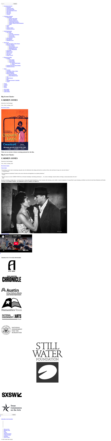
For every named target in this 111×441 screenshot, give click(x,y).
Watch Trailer (4, 167)
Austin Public (9, 17)
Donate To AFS (9, 55)
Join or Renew (12, 46)
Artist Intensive (9, 38)
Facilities (8, 58)
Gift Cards (8, 11)
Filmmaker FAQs (9, 40)
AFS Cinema (11, 59)
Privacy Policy (7, 437)
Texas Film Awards (10, 9)
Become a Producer (13, 19)
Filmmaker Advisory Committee (12, 80)
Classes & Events (9, 8)
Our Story (8, 69)
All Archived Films (5, 233)
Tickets (5, 83)
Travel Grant (11, 35)
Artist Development (8, 31)
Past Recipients (12, 36)
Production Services (10, 28)
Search (5, 85)
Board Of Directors (10, 73)
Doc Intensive (9, 39)
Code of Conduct (7, 434)
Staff (7, 76)
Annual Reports (9, 78)
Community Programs (8, 16)
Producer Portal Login (13, 20)
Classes (7, 25)
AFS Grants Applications (14, 34)
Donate (5, 87)
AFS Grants (8, 32)
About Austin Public (13, 18)
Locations (6, 436)
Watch (10, 24)
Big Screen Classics (5, 107)
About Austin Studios (16, 63)
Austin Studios (12, 62)
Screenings (8, 7)
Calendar (8, 14)
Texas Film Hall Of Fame (11, 10)
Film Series (8, 12)
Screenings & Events (8, 6)
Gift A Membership (13, 49)
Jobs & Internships (10, 72)
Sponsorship (8, 50)
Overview (11, 33)
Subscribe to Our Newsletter (7, 419)
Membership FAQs (13, 48)
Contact (13, 64)
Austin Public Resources (14, 22)
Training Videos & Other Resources (16, 23)
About (5, 68)
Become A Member (10, 44)
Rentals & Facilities (8, 57)
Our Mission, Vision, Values (12, 71)
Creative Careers (9, 27)
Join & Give (6, 42)
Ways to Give (9, 52)
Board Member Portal (13, 75)
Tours (7, 26)
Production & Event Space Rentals (13, 65)
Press (7, 79)
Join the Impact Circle (13, 47)
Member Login (9, 51)
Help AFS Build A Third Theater (13, 43)
